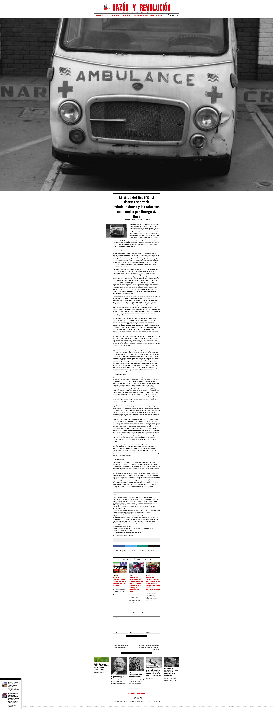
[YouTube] (173, 15)
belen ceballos (132, 550)
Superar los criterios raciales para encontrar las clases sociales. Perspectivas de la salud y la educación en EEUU (153, 583)
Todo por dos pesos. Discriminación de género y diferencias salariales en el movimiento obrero (136, 675)
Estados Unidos (141, 550)
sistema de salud (136, 553)
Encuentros (126, 15)
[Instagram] (175, 15)
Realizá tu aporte (156, 15)
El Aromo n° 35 (145, 219)
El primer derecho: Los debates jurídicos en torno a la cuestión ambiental (101, 665)
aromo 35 (125, 550)
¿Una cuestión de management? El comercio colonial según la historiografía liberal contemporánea (171, 671)
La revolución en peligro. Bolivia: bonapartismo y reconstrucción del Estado (153, 671)
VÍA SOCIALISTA (156, 701)
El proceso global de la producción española (117, 677)
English (148, 701)
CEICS (142, 701)
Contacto (126, 701)
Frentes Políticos (100, 15)
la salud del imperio (151, 550)
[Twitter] (170, 15)
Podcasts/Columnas (140, 15)
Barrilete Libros (135, 701)
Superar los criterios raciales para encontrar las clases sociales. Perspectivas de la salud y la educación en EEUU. (136, 584)
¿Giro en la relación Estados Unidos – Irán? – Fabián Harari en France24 (119, 581)
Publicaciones (114, 15)
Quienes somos (117, 701)
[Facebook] (168, 15)
